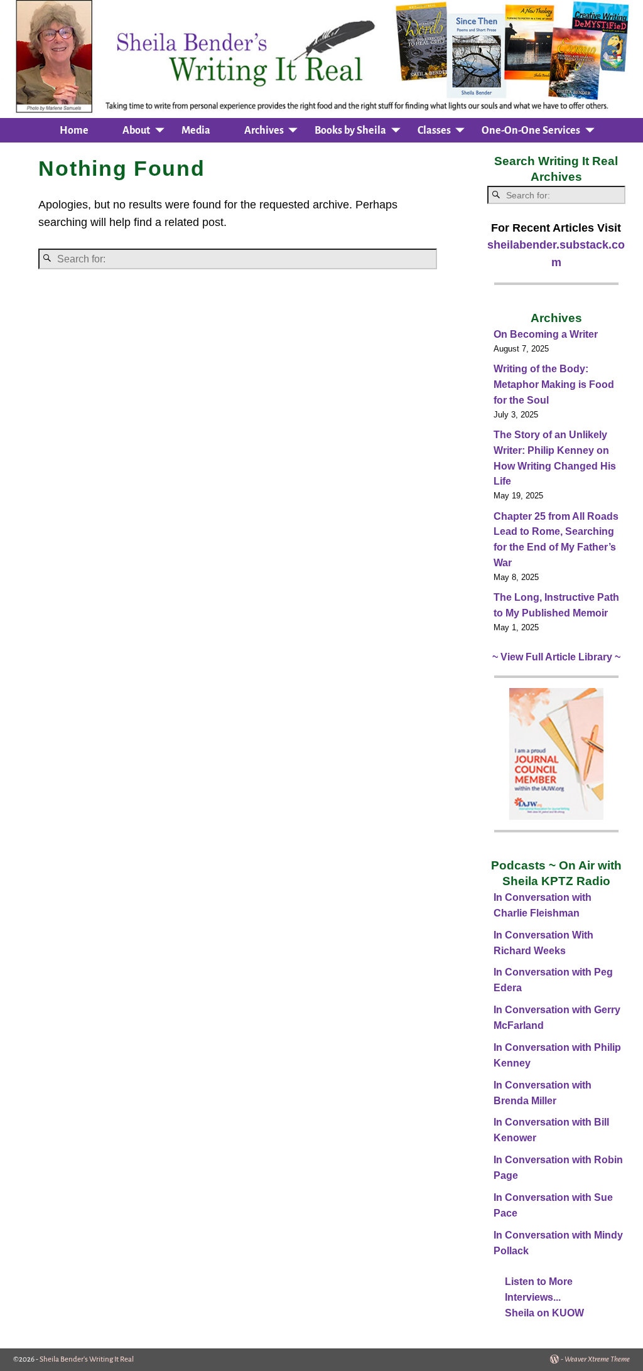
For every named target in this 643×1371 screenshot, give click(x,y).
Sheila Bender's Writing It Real (87, 1359)
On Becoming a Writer (546, 334)
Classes (434, 130)
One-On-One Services (531, 130)
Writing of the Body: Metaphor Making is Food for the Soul (554, 384)
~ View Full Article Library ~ (556, 657)
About (136, 130)
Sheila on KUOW (544, 1313)
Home (74, 130)
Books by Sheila (350, 130)
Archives (264, 130)
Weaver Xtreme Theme (597, 1359)
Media (195, 130)
